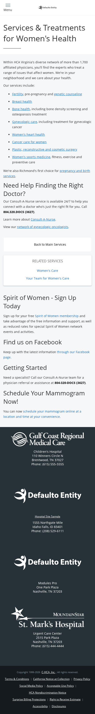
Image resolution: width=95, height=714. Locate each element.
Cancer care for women (29, 142)
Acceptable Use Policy (60, 686)
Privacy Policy (82, 679)
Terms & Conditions (17, 679)
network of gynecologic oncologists (42, 227)
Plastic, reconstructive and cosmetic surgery (44, 149)
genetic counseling (68, 94)
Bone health (21, 109)
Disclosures (59, 706)
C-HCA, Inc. (48, 672)
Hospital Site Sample (47, 516)
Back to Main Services (49, 244)
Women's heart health (28, 134)
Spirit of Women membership (57, 316)
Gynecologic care (24, 122)
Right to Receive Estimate (65, 699)
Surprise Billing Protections (29, 699)
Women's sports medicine (31, 157)
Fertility (17, 94)
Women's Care (47, 270)
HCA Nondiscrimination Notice (47, 692)
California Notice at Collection (51, 679)
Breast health (22, 101)
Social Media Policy (31, 686)
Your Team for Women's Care (47, 278)
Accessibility (40, 706)
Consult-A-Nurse (43, 219)
